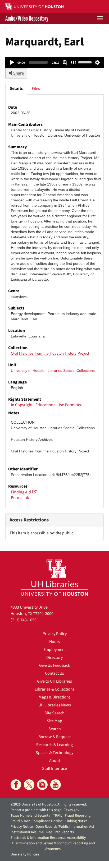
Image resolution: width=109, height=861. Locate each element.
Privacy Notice (22, 826)
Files (36, 88)
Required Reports (60, 832)
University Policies (25, 854)
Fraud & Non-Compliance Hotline (37, 821)
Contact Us (54, 673)
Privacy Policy (55, 634)
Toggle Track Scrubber (65, 62)
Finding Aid (21, 492)
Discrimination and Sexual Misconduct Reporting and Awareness (53, 846)
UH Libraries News (54, 705)
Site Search (54, 713)
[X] (29, 784)
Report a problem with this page (36, 810)
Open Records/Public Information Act (64, 826)
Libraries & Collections (55, 689)
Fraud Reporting (77, 815)
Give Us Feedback (54, 665)
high (97, 62)
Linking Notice (76, 821)
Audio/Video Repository (26, 18)
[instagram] (42, 784)
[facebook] (16, 784)
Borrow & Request (54, 737)
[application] (54, 62)
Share (18, 73)
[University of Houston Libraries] (54, 577)
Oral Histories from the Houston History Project (50, 353)
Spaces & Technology (54, 753)
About (54, 760)
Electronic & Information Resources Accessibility (48, 837)
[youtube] (55, 784)
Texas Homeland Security (30, 815)
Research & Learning (54, 745)
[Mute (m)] (73, 62)
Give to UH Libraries (54, 681)
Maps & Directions (55, 697)
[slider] (38, 62)
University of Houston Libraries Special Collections (53, 370)
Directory (54, 657)
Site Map (54, 721)
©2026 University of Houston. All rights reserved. (49, 804)
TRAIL (57, 815)
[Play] (12, 62)
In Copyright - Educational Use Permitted (47, 405)
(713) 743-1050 (24, 620)
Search (54, 729)
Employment (54, 649)
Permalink (20, 498)
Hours (54, 642)
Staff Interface (54, 768)
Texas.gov (71, 810)
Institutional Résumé (27, 832)
